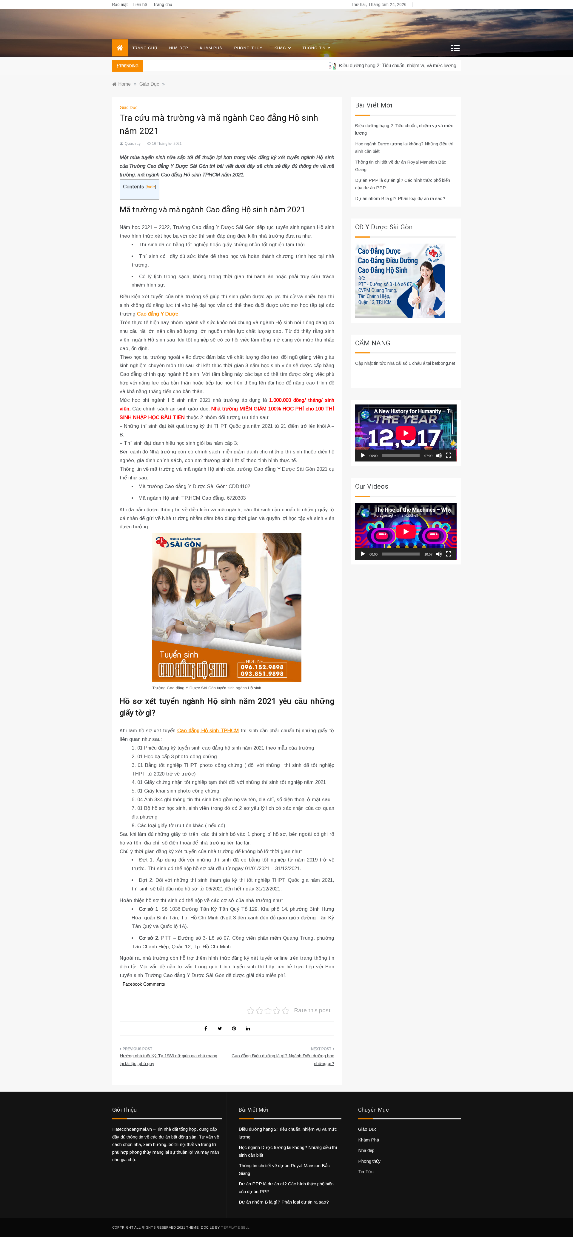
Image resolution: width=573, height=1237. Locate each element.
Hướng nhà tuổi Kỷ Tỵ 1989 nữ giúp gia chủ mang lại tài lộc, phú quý (168, 1059)
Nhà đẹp (178, 48)
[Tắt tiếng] (439, 456)
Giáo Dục (128, 107)
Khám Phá (211, 48)
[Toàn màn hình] (449, 456)
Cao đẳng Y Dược (157, 314)
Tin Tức (366, 1171)
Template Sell (235, 1227)
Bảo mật (120, 4)
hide (151, 186)
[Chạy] (363, 456)
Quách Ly (133, 143)
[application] (406, 432)
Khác (280, 48)
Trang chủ (162, 4)
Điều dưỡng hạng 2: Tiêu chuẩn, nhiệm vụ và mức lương (379, 65)
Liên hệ (140, 4)
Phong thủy (248, 48)
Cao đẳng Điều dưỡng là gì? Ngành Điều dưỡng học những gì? (283, 1059)
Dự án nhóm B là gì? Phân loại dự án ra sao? (400, 198)
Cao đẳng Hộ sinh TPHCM (208, 730)
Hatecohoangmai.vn (132, 1129)
